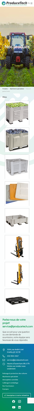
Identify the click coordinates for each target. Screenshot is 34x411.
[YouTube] (14, 407)
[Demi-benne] (17, 220)
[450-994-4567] (4, 356)
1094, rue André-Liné (15, 349)
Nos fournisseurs (8, 386)
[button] (29, 3)
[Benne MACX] (17, 140)
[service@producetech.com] (4, 360)
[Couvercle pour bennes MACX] (17, 193)
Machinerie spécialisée (17, 89)
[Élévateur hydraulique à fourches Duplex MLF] (17, 247)
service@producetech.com (17, 326)
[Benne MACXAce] (17, 167)
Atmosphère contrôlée (10, 379)
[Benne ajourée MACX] (17, 113)
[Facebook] (14, 401)
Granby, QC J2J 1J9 (13, 352)
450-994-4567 (13, 356)
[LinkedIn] (19, 407)
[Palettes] (17, 301)
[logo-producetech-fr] (14, 3)
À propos (5, 389)
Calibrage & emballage (10, 383)
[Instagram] (19, 401)
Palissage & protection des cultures (14, 373)
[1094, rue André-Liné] (4, 350)
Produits (5, 89)
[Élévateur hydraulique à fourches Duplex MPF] (17, 274)
